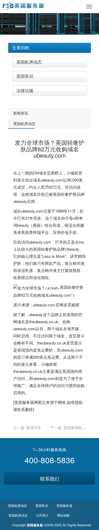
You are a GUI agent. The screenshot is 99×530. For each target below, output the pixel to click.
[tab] (49, 48)
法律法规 (24, 91)
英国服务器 (24, 402)
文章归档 (20, 48)
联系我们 (49, 478)
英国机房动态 (29, 62)
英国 (57, 194)
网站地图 (63, 515)
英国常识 (24, 76)
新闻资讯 (20, 113)
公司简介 (42, 515)
